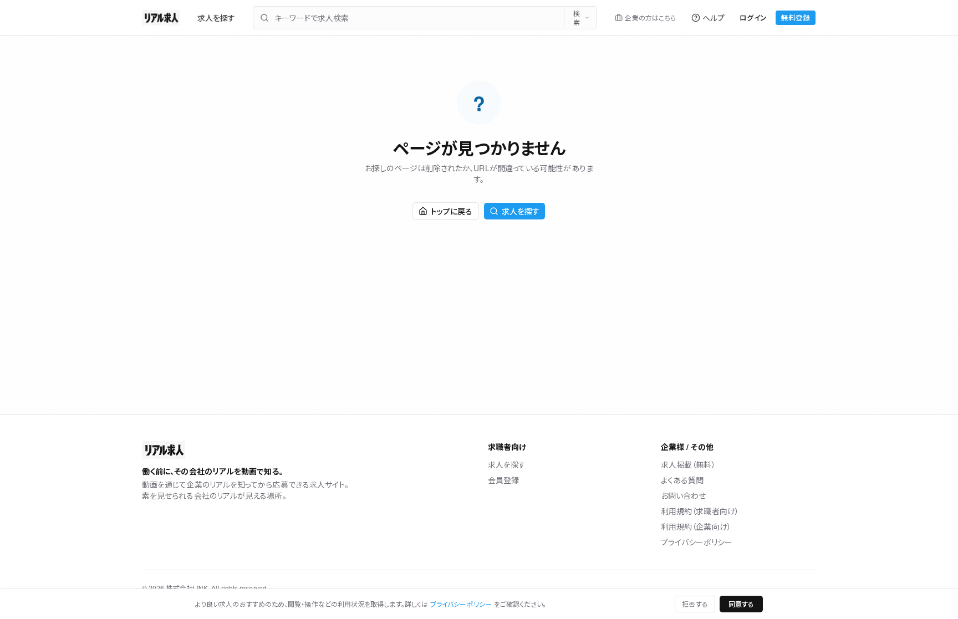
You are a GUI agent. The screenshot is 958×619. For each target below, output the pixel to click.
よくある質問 (682, 479)
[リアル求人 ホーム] (161, 17)
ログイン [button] (753, 17)
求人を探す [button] (520, 211)
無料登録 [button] (795, 17)
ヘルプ (713, 17)
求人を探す (216, 17)
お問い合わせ (683, 495)
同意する (741, 603)
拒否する (694, 603)
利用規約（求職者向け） (700, 510)
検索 (576, 17)
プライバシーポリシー (696, 542)
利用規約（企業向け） (696, 526)
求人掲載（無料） (688, 464)
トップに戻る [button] (451, 211)
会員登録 (503, 479)
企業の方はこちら (650, 17)
